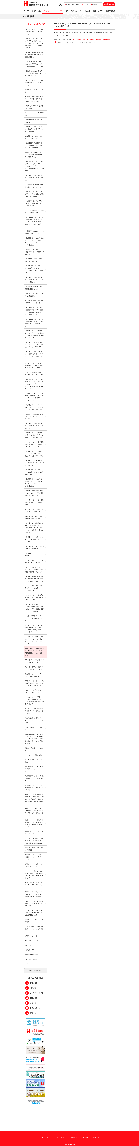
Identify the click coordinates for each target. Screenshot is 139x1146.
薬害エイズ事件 (98, 11)
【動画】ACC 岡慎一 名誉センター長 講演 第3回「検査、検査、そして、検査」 (34, 426)
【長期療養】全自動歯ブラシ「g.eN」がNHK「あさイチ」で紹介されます (34, 203)
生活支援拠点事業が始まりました (34, 728)
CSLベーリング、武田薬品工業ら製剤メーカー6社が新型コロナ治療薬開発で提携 (34, 913)
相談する (33, 988)
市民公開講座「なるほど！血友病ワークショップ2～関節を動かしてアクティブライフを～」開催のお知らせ (34, 482)
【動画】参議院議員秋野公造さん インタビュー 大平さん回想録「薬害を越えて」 (34, 493)
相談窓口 (111, 4)
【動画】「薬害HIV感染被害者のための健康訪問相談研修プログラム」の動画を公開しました (34, 579)
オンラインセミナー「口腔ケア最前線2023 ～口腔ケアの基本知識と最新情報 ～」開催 (34, 366)
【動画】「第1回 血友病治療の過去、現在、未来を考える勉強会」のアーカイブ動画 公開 (34, 345)
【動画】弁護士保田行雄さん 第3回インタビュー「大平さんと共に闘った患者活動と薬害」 (34, 407)
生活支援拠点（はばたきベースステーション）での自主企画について (34, 720)
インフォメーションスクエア (52, 11)
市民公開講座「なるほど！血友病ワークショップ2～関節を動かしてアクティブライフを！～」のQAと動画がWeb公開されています (34, 384)
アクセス (86, 4)
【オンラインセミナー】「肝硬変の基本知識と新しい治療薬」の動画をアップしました (34, 444)
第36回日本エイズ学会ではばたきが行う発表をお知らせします (34, 517)
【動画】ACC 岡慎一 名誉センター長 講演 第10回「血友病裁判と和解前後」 (34, 129)
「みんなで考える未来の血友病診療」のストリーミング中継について (34, 929)
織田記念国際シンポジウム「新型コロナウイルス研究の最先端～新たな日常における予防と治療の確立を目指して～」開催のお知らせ (34, 738)
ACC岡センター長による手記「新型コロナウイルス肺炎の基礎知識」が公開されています (34, 894)
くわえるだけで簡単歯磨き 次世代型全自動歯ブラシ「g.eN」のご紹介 (34, 417)
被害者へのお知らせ (31, 936)
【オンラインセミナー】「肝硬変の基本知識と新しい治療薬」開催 (34, 502)
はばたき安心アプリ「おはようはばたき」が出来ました (34, 691)
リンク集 (85, 1137)
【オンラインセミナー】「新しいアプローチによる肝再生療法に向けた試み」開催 (34, 194)
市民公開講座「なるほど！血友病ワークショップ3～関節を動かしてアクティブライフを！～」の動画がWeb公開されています (34, 166)
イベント (27, 964)
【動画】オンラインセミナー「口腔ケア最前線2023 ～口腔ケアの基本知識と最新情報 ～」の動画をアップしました (34, 311)
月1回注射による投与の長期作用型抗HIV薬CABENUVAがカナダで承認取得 (34, 903)
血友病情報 (28, 945)
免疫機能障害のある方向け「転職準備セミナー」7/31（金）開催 (34, 769)
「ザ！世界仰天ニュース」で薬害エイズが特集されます (34, 211)
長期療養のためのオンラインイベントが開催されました (34, 675)
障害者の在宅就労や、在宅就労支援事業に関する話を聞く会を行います (34, 788)
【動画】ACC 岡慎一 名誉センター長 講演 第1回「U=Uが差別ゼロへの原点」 (34, 472)
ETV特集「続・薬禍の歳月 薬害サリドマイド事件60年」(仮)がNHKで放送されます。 (34, 99)
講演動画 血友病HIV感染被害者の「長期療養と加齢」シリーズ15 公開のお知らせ (34, 155)
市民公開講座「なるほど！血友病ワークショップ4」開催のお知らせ (34, 83)
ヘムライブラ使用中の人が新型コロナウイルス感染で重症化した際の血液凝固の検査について (34, 841)
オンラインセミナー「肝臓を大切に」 (34, 114)
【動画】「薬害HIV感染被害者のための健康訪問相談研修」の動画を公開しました (34, 55)
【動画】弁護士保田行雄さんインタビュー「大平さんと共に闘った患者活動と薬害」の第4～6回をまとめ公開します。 (34, 334)
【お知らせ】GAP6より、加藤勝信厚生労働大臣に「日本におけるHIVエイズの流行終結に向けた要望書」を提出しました (34, 397)
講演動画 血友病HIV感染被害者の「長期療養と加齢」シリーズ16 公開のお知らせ (34, 73)
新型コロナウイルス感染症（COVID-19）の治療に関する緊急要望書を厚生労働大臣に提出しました (34, 812)
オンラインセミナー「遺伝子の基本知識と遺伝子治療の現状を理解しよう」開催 (34, 597)
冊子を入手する (35, 1008)
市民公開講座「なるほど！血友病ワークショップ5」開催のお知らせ (34, 32)
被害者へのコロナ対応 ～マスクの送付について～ (34, 865)
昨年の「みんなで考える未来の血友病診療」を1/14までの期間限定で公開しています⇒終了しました (34, 652)
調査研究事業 (110, 11)
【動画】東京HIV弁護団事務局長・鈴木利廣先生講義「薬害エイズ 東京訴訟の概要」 (34, 145)
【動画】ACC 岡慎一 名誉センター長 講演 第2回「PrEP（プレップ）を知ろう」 (34, 463)
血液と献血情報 (29, 950)
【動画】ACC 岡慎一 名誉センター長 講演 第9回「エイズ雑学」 (34, 178)
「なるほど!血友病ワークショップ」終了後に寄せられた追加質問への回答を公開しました (34, 570)
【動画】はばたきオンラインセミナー (34, 554)
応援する (33, 1013)
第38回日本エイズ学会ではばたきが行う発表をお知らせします (34, 137)
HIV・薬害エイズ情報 (31, 940)
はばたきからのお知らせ (32, 959)
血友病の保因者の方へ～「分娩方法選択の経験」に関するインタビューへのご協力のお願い (34, 683)
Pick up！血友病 (85, 11)
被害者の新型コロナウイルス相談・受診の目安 (34, 832)
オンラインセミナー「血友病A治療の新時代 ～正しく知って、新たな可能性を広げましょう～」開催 (34, 628)
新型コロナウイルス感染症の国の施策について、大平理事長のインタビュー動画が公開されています (34, 823)
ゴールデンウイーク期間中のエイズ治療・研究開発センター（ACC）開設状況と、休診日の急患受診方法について (34, 700)
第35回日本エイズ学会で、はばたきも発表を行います (34, 661)
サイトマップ (74, 1137)
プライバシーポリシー (45, 1137)
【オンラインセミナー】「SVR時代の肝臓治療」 (34, 295)
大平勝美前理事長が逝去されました (34, 761)
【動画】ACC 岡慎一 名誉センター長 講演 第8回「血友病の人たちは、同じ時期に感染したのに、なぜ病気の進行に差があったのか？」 (34, 222)
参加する (33, 1003)
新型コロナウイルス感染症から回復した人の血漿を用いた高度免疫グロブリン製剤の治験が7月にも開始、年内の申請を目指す (34, 799)
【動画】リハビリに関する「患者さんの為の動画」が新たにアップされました (34, 539)
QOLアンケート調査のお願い (33, 755)
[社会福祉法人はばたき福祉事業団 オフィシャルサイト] (37, 4)
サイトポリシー (61, 1137)
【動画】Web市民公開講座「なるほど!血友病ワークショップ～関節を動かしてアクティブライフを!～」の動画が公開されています (34, 527)
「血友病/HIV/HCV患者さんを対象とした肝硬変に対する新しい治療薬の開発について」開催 (34, 64)
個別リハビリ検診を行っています (34, 749)
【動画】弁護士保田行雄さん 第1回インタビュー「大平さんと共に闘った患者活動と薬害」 (34, 454)
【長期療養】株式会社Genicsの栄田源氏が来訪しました (34, 232)
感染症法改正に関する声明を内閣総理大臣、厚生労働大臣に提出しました (34, 711)
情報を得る (33, 983)
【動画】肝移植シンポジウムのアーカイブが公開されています (34, 547)
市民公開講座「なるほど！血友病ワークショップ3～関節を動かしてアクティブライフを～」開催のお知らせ (34, 241)
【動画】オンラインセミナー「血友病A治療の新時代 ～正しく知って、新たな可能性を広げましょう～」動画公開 (34, 608)
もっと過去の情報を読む (34, 970)
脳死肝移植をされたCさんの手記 (34, 91)
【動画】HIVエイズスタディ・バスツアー (34, 121)
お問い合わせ (96, 4)
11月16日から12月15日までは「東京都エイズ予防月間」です (34, 302)
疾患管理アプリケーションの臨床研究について (34, 921)
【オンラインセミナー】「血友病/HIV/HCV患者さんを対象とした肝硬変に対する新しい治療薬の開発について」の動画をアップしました (34, 43)
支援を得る (33, 998)
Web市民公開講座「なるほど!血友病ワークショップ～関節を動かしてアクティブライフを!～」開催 (34, 640)
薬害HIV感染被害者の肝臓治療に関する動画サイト (34, 107)
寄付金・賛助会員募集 (72, 4)
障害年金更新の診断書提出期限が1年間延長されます (34, 849)
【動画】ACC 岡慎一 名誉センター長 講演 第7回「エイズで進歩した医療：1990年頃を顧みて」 (34, 269)
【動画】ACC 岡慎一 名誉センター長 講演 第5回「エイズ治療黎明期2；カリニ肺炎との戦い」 (34, 323)
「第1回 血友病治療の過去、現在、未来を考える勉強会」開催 (34, 373)
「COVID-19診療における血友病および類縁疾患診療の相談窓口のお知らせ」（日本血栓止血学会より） (34, 874)
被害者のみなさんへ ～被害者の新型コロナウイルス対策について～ (34, 857)
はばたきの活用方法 (70, 11)
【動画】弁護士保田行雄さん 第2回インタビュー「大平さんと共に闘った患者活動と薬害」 (34, 435)
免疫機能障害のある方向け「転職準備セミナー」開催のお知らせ (34, 778)
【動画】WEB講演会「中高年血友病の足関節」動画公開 (34, 260)
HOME (26, 11)
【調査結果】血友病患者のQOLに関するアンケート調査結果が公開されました (34, 252)
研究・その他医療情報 (31, 954)
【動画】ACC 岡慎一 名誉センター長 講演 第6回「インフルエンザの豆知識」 (34, 280)
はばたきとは (36, 11)
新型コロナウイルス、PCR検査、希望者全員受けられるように (34, 885)
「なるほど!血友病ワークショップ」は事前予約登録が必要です (34, 618)
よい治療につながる (36, 993)
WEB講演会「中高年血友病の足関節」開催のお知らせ (34, 288)
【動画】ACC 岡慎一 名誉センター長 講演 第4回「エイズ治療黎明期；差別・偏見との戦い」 (34, 355)
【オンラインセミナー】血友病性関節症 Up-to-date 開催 (34, 561)
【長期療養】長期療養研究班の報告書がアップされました (34, 186)
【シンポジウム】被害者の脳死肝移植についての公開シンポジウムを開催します (34, 588)
